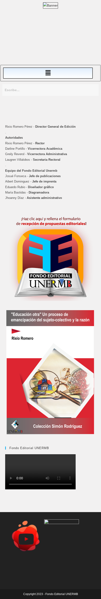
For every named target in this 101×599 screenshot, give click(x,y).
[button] (48, 73)
